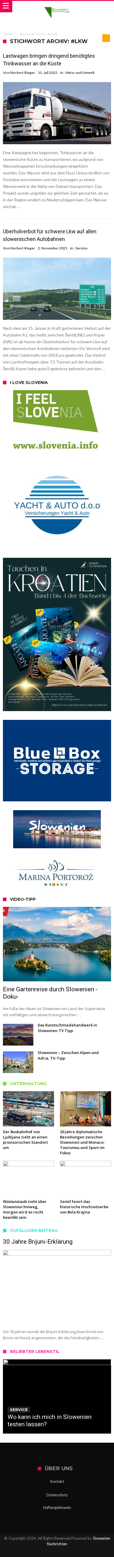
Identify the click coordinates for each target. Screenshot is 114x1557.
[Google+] (57, 1552)
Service (81, 248)
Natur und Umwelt (80, 72)
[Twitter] (46, 1552)
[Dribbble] (67, 1552)
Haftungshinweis (57, 1507)
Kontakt (57, 1481)
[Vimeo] (77, 1552)
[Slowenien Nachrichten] (57, 6)
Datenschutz (57, 1495)
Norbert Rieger (22, 72)
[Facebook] (36, 1552)
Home (7, 34)
